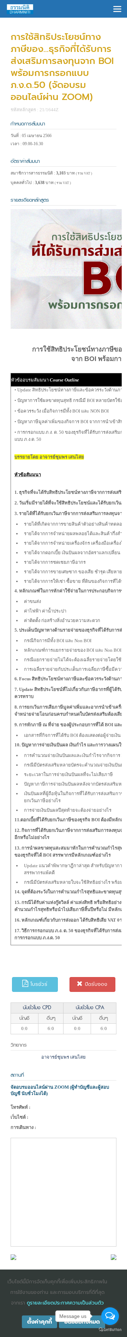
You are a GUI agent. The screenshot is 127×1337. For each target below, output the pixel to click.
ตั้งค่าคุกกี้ (39, 1322)
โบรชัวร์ (38, 984)
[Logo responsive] (20, 9)
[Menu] (117, 8)
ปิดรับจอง (95, 984)
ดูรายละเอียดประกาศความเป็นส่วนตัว (65, 1303)
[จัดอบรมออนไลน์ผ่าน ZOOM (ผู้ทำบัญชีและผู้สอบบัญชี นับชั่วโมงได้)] (13, 1256)
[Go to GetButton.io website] (110, 1329)
